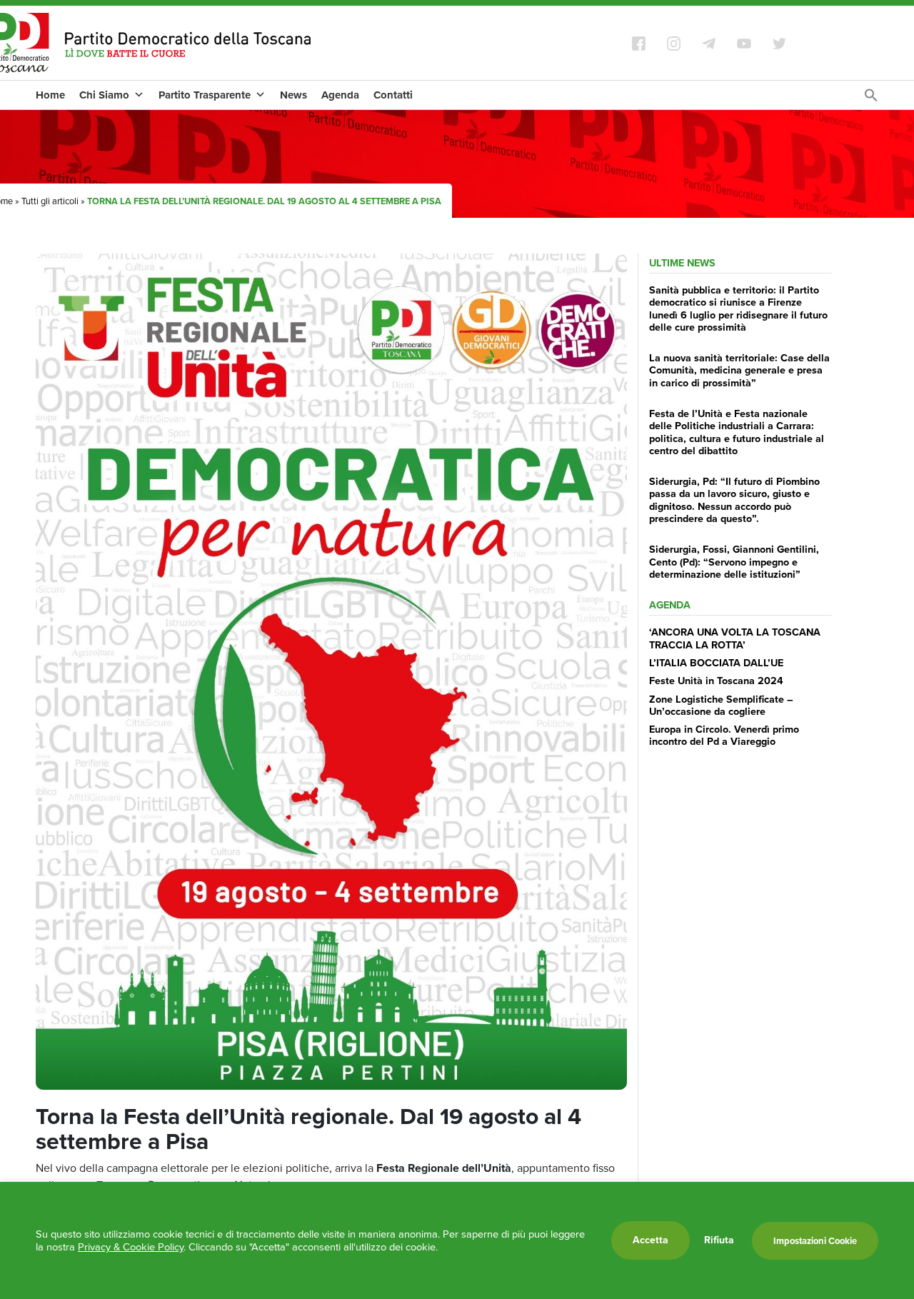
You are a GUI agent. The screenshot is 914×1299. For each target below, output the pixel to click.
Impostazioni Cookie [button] (815, 1241)
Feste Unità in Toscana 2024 (716, 680)
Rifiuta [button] (719, 1240)
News (293, 95)
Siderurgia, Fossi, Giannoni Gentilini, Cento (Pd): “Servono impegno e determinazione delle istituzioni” (734, 561)
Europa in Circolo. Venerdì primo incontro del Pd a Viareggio (724, 735)
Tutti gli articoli (50, 201)
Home (50, 95)
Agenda (340, 95)
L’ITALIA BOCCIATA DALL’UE (716, 663)
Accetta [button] (650, 1240)
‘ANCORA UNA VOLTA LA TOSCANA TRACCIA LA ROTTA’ (734, 638)
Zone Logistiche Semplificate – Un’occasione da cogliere (721, 705)
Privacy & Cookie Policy (131, 1247)
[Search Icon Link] (871, 98)
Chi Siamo (104, 95)
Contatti (393, 95)
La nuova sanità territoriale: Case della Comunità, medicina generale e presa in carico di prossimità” (739, 370)
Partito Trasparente (205, 95)
